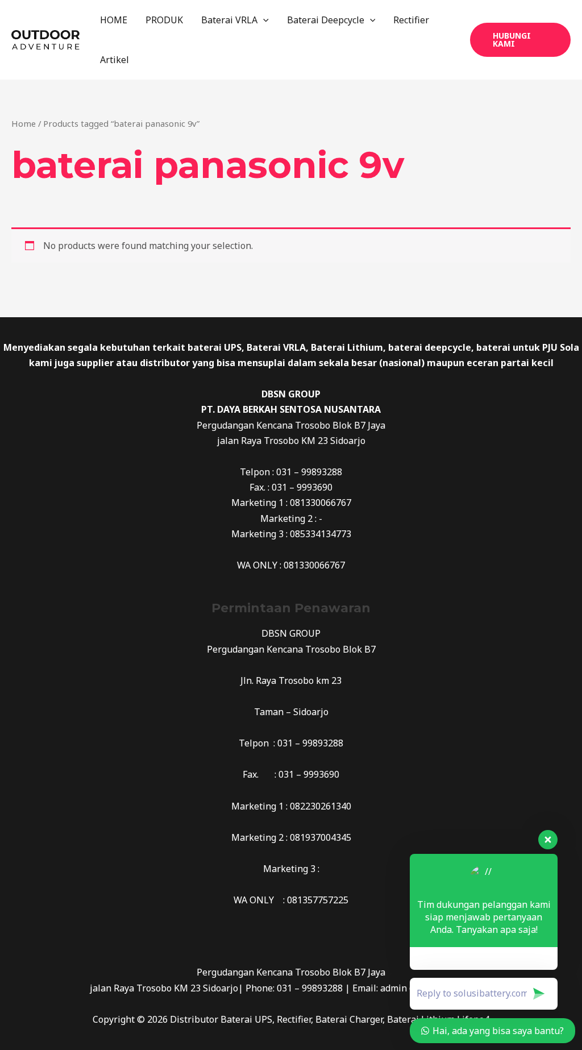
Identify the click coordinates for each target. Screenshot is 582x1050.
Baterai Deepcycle (325, 20)
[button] (520, 40)
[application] (263, 20)
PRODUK (164, 20)
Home (23, 123)
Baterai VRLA (229, 20)
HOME (113, 20)
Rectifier (411, 20)
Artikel (114, 59)
